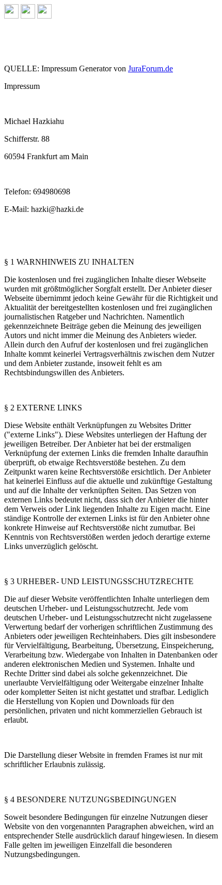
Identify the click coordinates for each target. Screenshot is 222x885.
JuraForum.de (150, 68)
